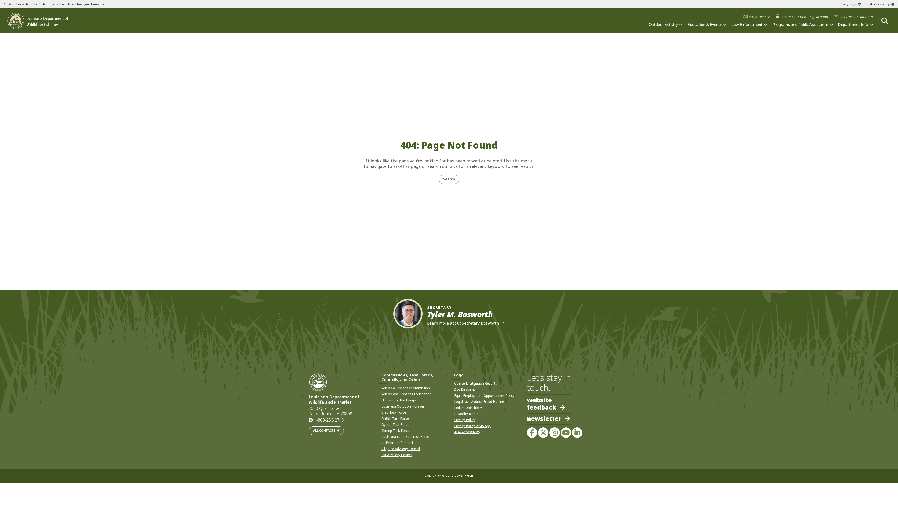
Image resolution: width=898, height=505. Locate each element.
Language (848, 4)
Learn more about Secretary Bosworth (463, 323)
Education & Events (705, 24)
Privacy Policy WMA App (472, 426)
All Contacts (324, 430)
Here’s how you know (83, 4)
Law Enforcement (747, 24)
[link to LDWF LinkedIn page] (577, 432)
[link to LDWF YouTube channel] (566, 432)
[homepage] (37, 20)
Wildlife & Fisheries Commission (405, 388)
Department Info (853, 24)
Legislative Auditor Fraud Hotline (479, 401)
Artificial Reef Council (397, 442)
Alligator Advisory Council (400, 449)
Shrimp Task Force (395, 430)
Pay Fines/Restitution (856, 16)
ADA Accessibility (467, 432)
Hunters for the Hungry (399, 400)
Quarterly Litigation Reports (475, 383)
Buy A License (759, 16)
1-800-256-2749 (329, 420)
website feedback (541, 403)
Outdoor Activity (663, 24)
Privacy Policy (464, 420)
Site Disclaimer (465, 389)
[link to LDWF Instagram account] (554, 432)
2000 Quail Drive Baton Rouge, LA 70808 (330, 411)
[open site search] (885, 21)
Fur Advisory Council (396, 455)
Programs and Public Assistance (800, 24)
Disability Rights (466, 413)
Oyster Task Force (395, 424)
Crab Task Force (393, 412)
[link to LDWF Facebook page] (532, 432)
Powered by (449, 475)
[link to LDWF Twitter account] (543, 432)
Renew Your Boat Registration (804, 16)
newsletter (544, 419)
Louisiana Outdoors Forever (402, 406)
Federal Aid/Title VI (468, 407)
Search (449, 179)
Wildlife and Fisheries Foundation (406, 394)
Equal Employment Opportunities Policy (484, 395)
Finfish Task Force (395, 418)
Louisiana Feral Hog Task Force (405, 436)
